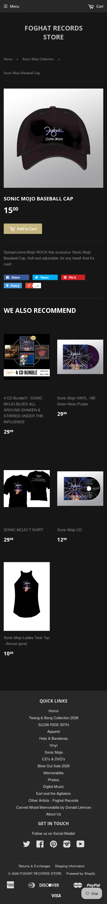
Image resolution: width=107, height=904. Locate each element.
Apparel (53, 731)
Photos (53, 779)
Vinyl (53, 745)
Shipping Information (70, 866)
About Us (53, 813)
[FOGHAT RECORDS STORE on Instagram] (67, 845)
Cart (99, 6)
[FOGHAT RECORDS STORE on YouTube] (80, 845)
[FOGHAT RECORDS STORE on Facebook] (40, 845)
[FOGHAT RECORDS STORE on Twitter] (26, 845)
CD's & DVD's (53, 758)
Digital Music (53, 786)
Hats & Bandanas (53, 738)
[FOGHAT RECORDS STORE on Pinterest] (53, 845)
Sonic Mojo (54, 752)
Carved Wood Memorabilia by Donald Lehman (53, 807)
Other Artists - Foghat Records (54, 800)
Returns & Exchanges (34, 866)
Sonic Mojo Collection (38, 59)
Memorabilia (53, 772)
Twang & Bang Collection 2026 (53, 717)
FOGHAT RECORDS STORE (54, 32)
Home (8, 59)
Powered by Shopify (80, 873)
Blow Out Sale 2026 (54, 765)
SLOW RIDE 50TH (53, 724)
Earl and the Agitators (53, 793)
